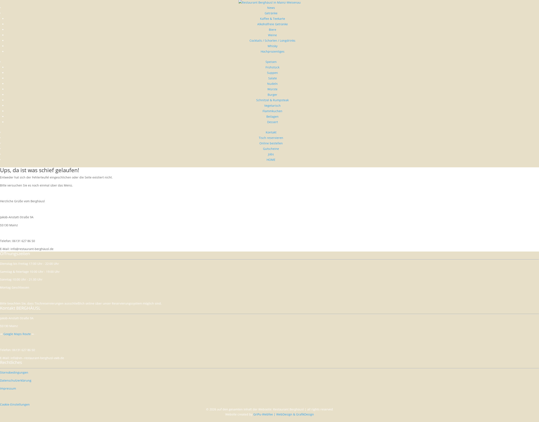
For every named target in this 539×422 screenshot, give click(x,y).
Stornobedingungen (14, 372)
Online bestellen (271, 143)
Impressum (8, 388)
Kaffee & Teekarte (272, 19)
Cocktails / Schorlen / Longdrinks (272, 41)
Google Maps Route (17, 334)
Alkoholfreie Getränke (272, 24)
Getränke (271, 13)
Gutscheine (271, 149)
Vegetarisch (272, 106)
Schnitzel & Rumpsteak (272, 100)
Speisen (271, 62)
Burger (272, 95)
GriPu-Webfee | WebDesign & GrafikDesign (283, 414)
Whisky (273, 46)
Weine (272, 35)
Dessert (272, 122)
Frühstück (272, 67)
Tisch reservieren (271, 138)
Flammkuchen (272, 111)
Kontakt (271, 132)
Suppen (272, 73)
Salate (272, 78)
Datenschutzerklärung (15, 380)
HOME (271, 160)
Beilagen (272, 116)
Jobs (271, 154)
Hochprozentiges (272, 51)
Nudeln (272, 84)
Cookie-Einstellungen (15, 404)
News (271, 8)
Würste (272, 89)
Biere (272, 30)
